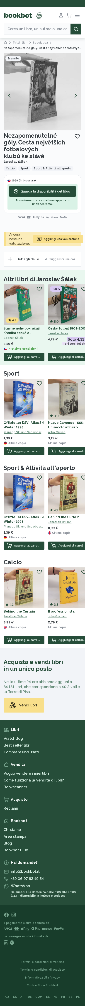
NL (55, 997)
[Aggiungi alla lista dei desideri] (77, 136)
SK (15, 997)
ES (48, 997)
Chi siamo (12, 830)
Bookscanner (15, 787)
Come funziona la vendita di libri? (34, 780)
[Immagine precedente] (9, 96)
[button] (42, 91)
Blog (8, 843)
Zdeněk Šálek (13, 337)
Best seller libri (17, 745)
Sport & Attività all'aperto (39, 467)
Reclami (11, 808)
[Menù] (77, 15)
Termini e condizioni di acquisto (42, 969)
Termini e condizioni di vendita (42, 962)
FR (63, 997)
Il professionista (61, 611)
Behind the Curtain (63, 517)
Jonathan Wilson (15, 616)
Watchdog (13, 738)
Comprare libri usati (21, 752)
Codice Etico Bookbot (42, 985)
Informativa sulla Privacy (42, 977)
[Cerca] (75, 29)
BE (70, 997)
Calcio (13, 562)
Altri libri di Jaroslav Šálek (40, 279)
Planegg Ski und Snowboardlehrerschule (24, 432)
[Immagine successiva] (75, 96)
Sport (11, 373)
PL (78, 997)
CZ (7, 997)
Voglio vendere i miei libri (26, 773)
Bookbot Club (16, 850)
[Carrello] (69, 15)
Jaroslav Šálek (15, 162)
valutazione (19, 243)
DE (30, 997)
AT (22, 997)
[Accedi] (61, 15)
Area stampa (15, 836)
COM (38, 997)
